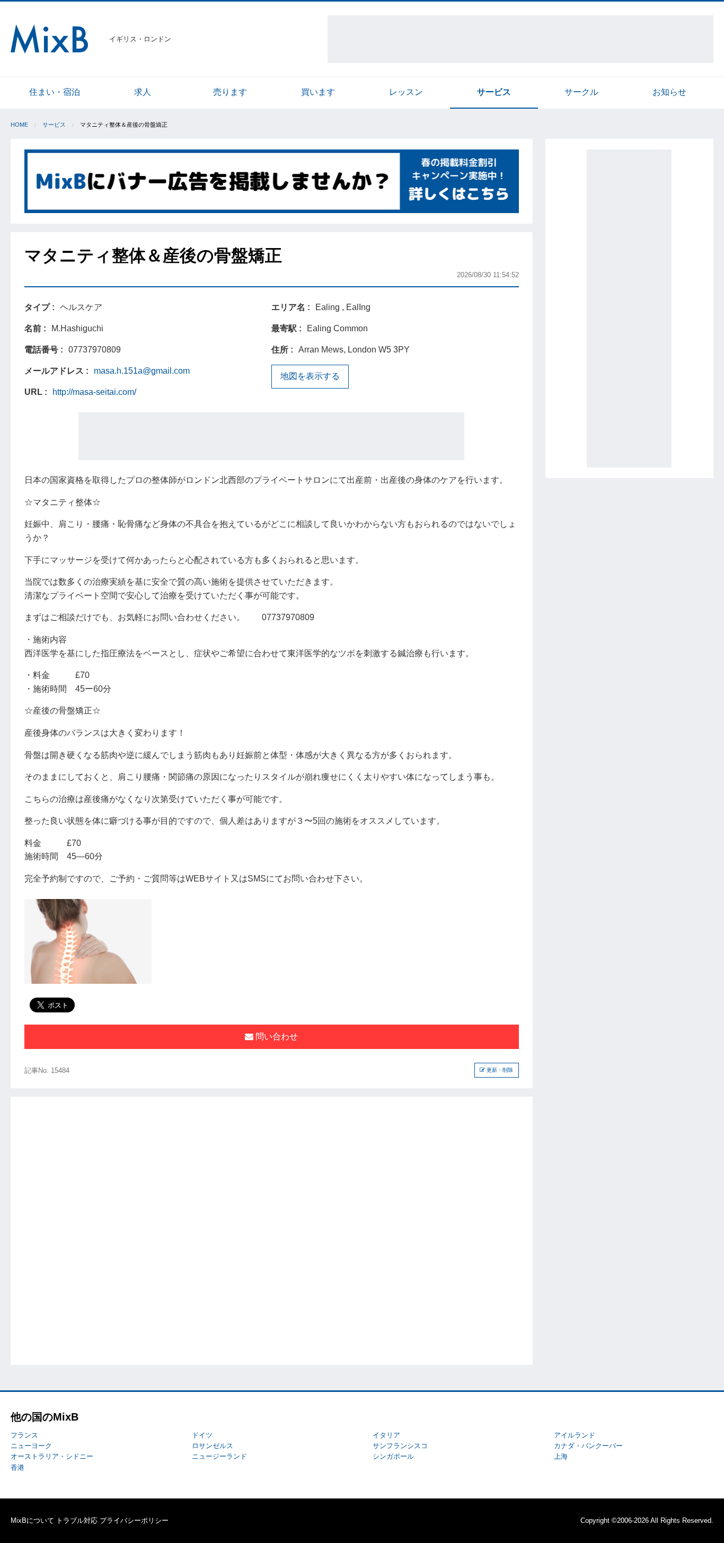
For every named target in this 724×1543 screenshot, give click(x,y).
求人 (142, 91)
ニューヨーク (31, 1446)
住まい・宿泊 (54, 91)
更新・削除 (499, 1070)
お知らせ (669, 91)
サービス (494, 91)
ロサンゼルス (212, 1446)
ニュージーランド (219, 1456)
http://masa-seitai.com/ (94, 391)
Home (19, 124)
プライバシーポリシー (134, 1520)
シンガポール (393, 1456)
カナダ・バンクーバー (588, 1446)
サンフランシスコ (400, 1446)
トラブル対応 (77, 1520)
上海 (561, 1456)
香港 (17, 1467)
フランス (24, 1435)
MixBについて (32, 1520)
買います (318, 91)
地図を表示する (310, 376)
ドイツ (202, 1435)
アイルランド (574, 1435)
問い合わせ (275, 1036)
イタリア (386, 1435)
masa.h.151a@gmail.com (142, 370)
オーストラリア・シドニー (52, 1456)
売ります (230, 91)
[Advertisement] (520, 39)
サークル (581, 91)
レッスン (406, 91)
